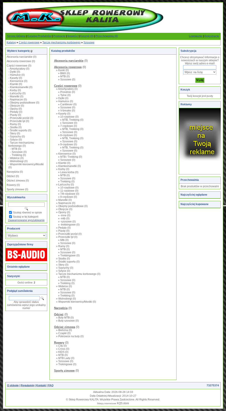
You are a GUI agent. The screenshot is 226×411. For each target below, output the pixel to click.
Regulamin (27, 385)
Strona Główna (16, 36)
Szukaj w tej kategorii (25, 216)
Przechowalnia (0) (107, 36)
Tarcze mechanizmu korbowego (61, 42)
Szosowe (88, 42)
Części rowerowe (29, 42)
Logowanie (195, 36)
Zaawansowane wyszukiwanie (26, 220)
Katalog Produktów (39, 36)
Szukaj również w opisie (27, 212)
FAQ (50, 385)
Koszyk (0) (87, 36)
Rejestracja (211, 36)
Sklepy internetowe (106, 403)
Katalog (11, 42)
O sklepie (13, 385)
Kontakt (41, 385)
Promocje (59, 36)
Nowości (72, 36)
